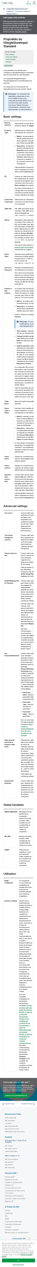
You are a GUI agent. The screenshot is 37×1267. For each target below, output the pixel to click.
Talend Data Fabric (11, 1151)
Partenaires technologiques (14, 1196)
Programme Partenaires (13, 1224)
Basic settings (10, 54)
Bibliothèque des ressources (15, 1131)
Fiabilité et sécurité (11, 1179)
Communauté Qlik (19, 1238)
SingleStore (9, 11)
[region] (18, 1253)
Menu (34, 4)
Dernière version (21, 32)
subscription (8, 65)
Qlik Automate (10, 1167)
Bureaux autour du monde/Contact (16, 1232)
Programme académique (13, 1221)
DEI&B (7, 1219)
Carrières (8, 1227)
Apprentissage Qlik (11, 1126)
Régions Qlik (9, 1201)
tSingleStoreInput (11, 13)
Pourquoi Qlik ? (10, 1177)
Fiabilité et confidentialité (13, 1182)
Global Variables (11, 59)
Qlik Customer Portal (12, 1129)
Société (7, 1210)
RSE (6, 1216)
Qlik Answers (9, 1162)
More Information (18, 1264)
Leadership (9, 1213)
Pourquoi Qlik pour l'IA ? (13, 1188)
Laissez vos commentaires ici (16, 1095)
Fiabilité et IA (9, 1185)
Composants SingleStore (22, 11)
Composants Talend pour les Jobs (17, 9)
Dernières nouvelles (12, 1230)
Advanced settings (11, 57)
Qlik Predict (9, 1165)
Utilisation (8, 62)
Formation (8, 1123)
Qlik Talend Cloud (11, 1148)
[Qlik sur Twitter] (29, 1238)
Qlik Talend (9, 1146)
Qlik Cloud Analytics (11, 1159)
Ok (18, 1260)
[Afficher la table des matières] (3, 9)
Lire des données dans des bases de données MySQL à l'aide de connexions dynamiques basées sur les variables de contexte (25, 1014)
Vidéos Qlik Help (10, 1118)
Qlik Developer (10, 1120)
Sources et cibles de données (15, 1198)
